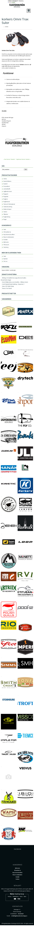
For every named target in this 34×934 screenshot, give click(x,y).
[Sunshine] (1, 713)
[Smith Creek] (1, 676)
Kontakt (5, 239)
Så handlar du (7, 232)
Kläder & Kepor (7, 209)
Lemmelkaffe (6, 189)
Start (4, 229)
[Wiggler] (1, 824)
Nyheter (5, 259)
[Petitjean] (18, 583)
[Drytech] (18, 375)
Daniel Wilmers (7, 181)
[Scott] (1, 638)
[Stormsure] (1, 694)
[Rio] (1, 619)
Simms (5, 178)
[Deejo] (1, 360)
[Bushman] (1, 334)
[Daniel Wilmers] (18, 346)
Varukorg (5, 247)
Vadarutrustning (7, 206)
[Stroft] (18, 694)
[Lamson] (18, 495)
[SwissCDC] (18, 713)
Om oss (5, 261)
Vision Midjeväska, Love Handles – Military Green (15, 282)
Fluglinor (5, 199)
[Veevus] (18, 766)
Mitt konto (6, 242)
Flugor (5, 219)
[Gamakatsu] (18, 429)
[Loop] (18, 533)
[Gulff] (18, 445)
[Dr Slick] (1, 375)
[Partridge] (1, 583)
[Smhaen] (18, 657)
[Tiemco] (18, 732)
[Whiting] (18, 807)
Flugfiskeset (6, 201)
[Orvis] (18, 571)
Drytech (5, 184)
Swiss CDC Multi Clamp (8, 286)
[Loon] (1, 533)
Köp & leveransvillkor (9, 234)
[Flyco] (18, 410)
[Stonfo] (18, 676)
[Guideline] (1, 445)
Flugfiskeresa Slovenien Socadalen (23, 159)
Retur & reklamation (8, 237)
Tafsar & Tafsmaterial (9, 204)
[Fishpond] (18, 392)
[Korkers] (18, 477)
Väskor (5, 212)
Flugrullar (5, 196)
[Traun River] (1, 749)
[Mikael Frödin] (1, 571)
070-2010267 (21, 913)
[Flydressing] (1, 429)
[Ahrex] (18, 302)
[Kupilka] (1, 495)
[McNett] (18, 552)
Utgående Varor (7, 191)
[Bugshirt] (18, 321)
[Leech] (1, 514)
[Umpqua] (1, 766)
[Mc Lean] (1, 552)
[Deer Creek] (18, 360)
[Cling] (1, 346)
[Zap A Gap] (18, 824)
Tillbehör (5, 214)
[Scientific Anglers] (18, 619)
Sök (26, 169)
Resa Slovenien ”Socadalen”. (9, 159)
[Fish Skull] (1, 392)
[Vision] (18, 788)
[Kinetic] (1, 477)
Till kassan (6, 244)
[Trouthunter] (18, 749)
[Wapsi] (1, 807)
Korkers (6, 26)
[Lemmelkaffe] (18, 514)
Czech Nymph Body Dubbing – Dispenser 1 (13, 284)
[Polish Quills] (1, 600)
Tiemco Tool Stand (7, 288)
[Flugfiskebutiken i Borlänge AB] (1, 410)
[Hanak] (1, 463)
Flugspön (5, 194)
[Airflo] (1, 321)
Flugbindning (6, 217)
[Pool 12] (18, 600)
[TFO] (1, 732)
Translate (13, 2)
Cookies (17, 879)
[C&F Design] (18, 334)
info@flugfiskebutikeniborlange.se (19, 915)
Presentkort (6, 186)
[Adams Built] (1, 302)
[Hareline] (18, 463)
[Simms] (1, 657)
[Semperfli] (18, 638)
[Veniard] (1, 788)
